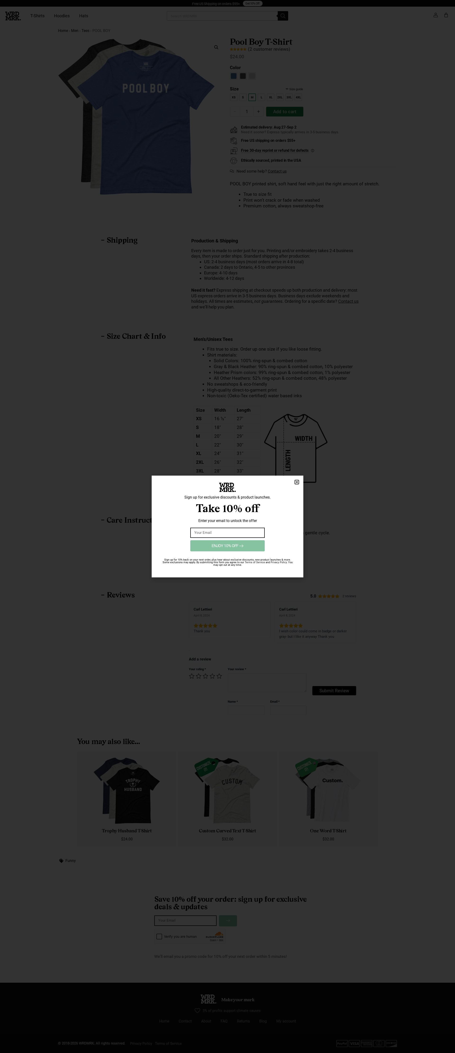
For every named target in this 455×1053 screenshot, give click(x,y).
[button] (297, 482)
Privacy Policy (279, 562)
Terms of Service (255, 562)
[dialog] (227, 526)
